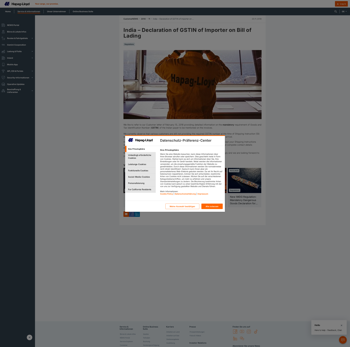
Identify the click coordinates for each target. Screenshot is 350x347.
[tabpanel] (191, 172)
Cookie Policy (166, 194)
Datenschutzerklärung (185, 194)
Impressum (203, 194)
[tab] (140, 149)
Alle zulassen (212, 206)
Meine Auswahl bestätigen (182, 206)
